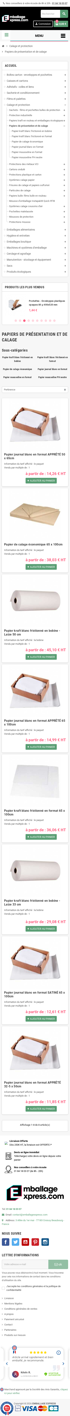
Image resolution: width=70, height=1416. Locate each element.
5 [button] (33, 320)
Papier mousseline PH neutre (52, 377)
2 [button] (20, 320)
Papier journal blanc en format (52, 369)
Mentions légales (13, 1303)
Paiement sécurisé (14, 1319)
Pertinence (9, 389)
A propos (9, 1314)
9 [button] (50, 320)
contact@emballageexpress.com (30, 1214)
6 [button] (37, 320)
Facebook (5, 1242)
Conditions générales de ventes (20, 1308)
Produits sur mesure (15, 1335)
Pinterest (35, 1242)
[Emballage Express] (15, 18)
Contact (8, 1324)
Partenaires (10, 1329)
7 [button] (41, 320)
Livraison (9, 1298)
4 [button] (28, 320)
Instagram (45, 1242)
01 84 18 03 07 (59, 3)
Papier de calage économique (17, 369)
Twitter (15, 1242)
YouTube (25, 1242)
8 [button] (46, 320)
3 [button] (24, 320)
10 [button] (54, 320)
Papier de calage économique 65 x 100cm (33, 544)
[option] (35, 305)
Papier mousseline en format (17, 377)
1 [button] (16, 320)
